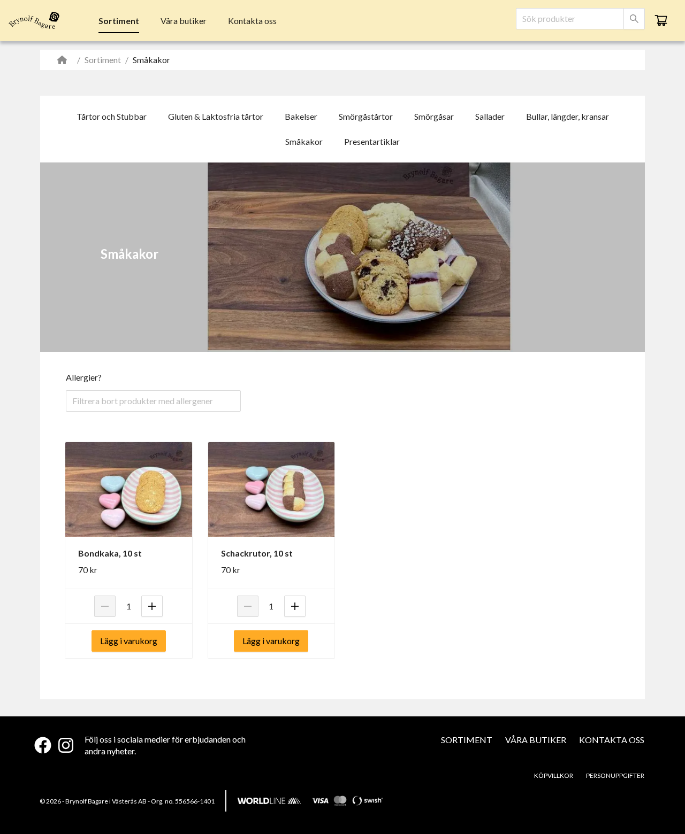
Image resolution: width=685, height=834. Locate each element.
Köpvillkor (553, 775)
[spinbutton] (128, 606)
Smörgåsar (434, 116)
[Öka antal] (152, 606)
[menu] (187, 20)
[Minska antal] (105, 606)
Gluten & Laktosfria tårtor (215, 116)
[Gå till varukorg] (660, 20)
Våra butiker (184, 21)
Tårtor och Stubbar (112, 116)
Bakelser (301, 116)
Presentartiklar (372, 141)
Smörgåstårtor (366, 116)
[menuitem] (119, 21)
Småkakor (304, 141)
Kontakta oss (252, 21)
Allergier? (84, 377)
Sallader (490, 116)
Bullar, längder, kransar (567, 116)
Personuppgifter (615, 775)
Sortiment (118, 21)
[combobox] (570, 18)
